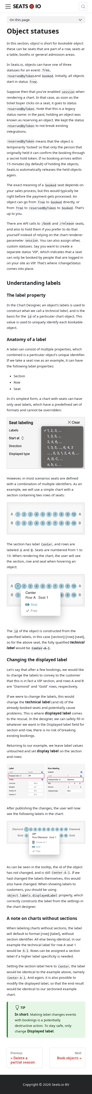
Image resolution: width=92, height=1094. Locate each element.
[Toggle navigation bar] (8, 6)
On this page (20, 19)
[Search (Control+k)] (83, 6)
